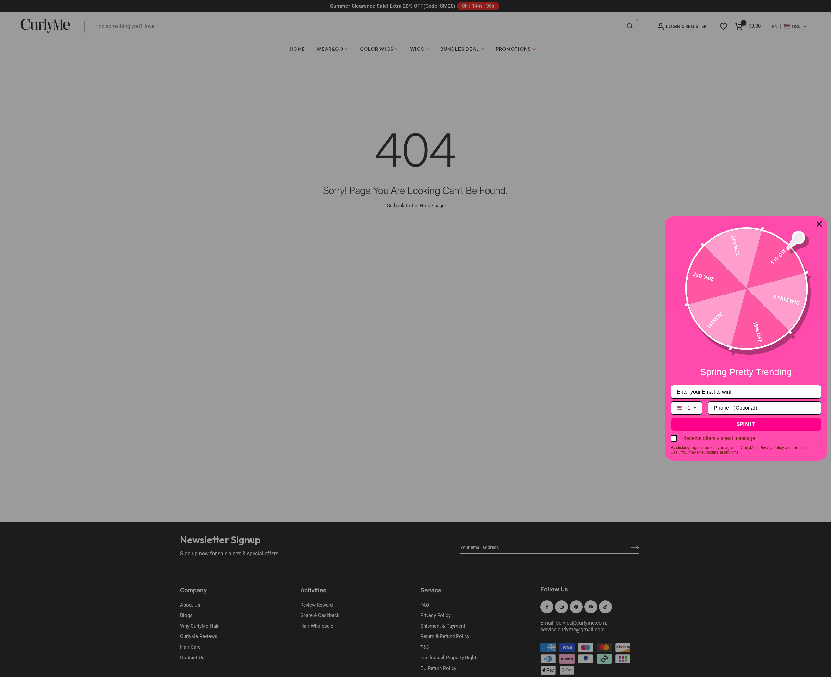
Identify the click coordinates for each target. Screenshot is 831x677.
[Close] (819, 224)
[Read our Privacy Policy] (817, 448)
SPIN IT (746, 424)
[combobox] (686, 408)
